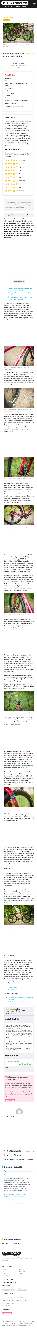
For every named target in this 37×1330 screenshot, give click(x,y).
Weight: (8, 103)
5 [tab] (17, 1203)
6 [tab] (19, 1203)
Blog (20, 1273)
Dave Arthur (11, 1117)
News (3, 1271)
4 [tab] (16, 1203)
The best (10, 289)
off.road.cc (24, 768)
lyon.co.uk (11, 989)
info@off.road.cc (22, 1297)
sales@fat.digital (21, 1300)
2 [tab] (13, 1203)
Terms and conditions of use (23, 1325)
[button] (34, 4)
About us (4, 1269)
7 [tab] (20, 1203)
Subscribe (11, 1100)
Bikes (7, 1068)
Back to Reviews (9, 17)
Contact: (8, 106)
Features (21, 1269)
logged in (16, 1160)
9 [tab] (23, 1203)
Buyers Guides (6, 1275)
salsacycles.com (18, 106)
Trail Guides (22, 1271)
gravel (15, 289)
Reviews (4, 1273)
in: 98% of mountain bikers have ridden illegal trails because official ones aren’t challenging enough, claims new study (15, 1195)
